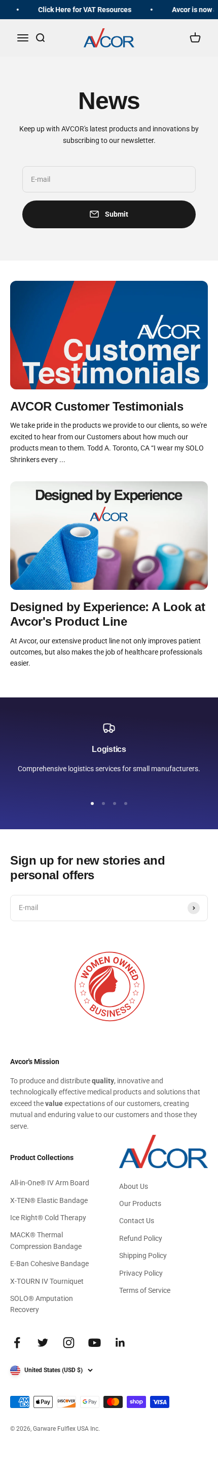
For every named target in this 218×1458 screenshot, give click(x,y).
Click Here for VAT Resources (82, 10)
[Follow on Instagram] (69, 1342)
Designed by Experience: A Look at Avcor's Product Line (107, 614)
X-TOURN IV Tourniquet (47, 1281)
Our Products (140, 1203)
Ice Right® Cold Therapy (48, 1218)
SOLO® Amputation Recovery (41, 1304)
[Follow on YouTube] (94, 1342)
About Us (133, 1186)
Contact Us (136, 1221)
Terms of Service (144, 1290)
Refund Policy (140, 1238)
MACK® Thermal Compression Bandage (46, 1240)
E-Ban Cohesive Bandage (49, 1264)
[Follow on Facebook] (17, 1342)
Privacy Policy (141, 1273)
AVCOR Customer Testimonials (96, 406)
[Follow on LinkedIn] (120, 1342)
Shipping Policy (143, 1255)
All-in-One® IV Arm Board (49, 1183)
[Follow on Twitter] (43, 1342)
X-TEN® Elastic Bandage (49, 1200)
